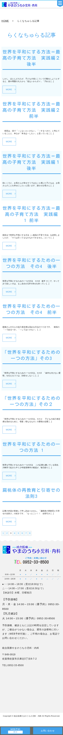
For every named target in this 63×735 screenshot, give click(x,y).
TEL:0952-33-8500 (13, 665)
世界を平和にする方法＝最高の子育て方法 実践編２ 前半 (31, 110)
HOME (5, 21)
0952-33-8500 (36, 560)
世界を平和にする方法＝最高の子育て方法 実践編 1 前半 (31, 214)
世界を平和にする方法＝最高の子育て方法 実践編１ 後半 (31, 162)
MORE (9, 89)
